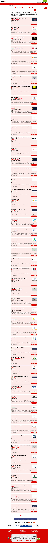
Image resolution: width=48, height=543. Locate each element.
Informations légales (34, 530)
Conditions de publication (34, 532)
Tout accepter (28, 540)
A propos (37, 3)
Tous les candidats (21, 530)
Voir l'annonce (34, 53)
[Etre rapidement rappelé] (45, 8)
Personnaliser (19, 540)
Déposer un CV (30, 3)
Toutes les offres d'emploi (22, 531)
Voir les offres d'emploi (23, 3)
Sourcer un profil (10, 3)
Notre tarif (9, 532)
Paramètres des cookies (34, 531)
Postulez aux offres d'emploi (24, 7)
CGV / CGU (34, 536)
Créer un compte (45, 2)
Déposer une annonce (17, 3)
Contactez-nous (10, 530)
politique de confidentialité (17, 537)
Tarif (34, 3)
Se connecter (40, 2)
